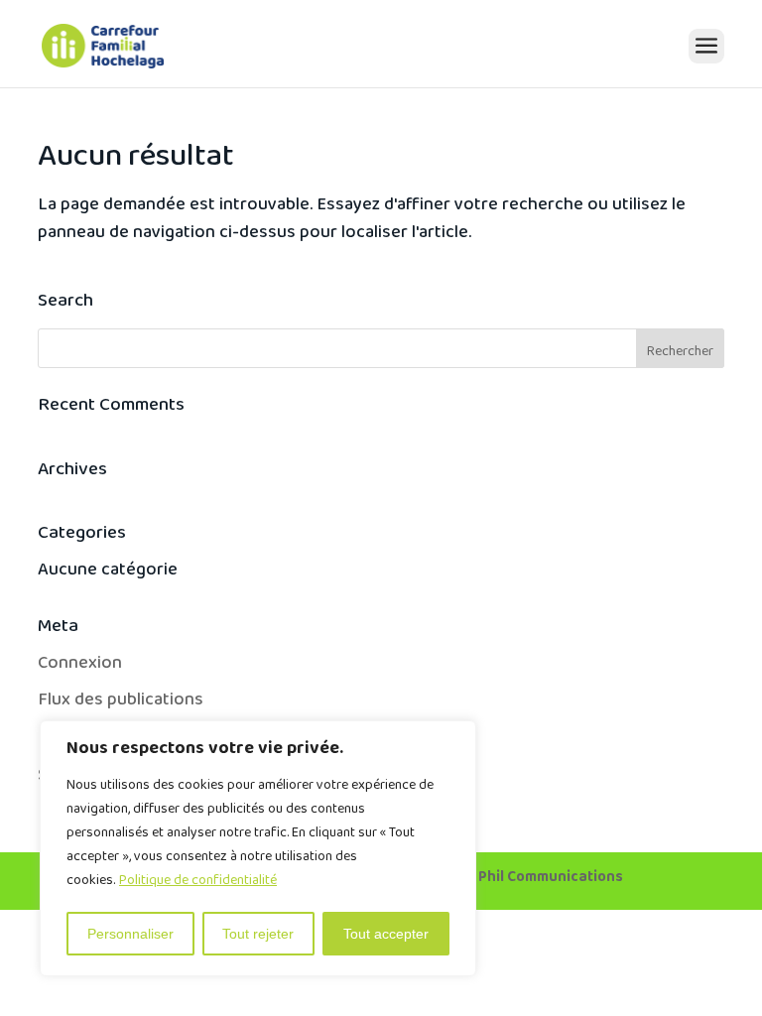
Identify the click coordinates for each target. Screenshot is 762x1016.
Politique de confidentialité (198, 884)
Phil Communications (550, 880)
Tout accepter (386, 934)
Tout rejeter (258, 934)
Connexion (80, 667)
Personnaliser (130, 934)
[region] (258, 848)
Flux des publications (120, 704)
